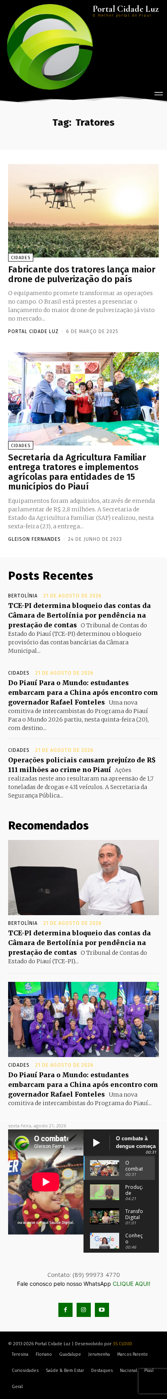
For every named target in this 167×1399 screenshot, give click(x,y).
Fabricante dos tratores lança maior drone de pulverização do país (81, 274)
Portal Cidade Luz (33, 331)
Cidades (20, 257)
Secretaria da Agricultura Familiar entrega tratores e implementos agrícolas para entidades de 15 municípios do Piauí (77, 472)
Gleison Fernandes (34, 539)
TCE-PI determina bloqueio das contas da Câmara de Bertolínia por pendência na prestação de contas (79, 615)
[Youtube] (102, 1310)
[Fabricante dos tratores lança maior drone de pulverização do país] (83, 210)
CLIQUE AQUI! (131, 1283)
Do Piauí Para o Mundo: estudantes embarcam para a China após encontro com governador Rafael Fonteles (83, 692)
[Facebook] (65, 1310)
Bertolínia (23, 595)
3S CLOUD (122, 1343)
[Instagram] (84, 1310)
